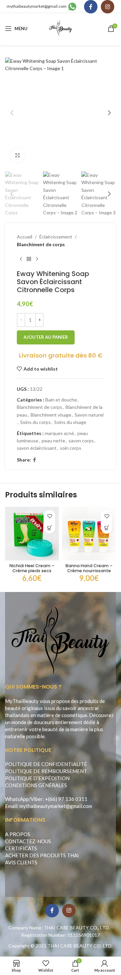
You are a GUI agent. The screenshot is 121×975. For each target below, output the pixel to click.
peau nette (53, 440)
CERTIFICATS (21, 848)
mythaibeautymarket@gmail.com (37, 6)
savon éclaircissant (36, 448)
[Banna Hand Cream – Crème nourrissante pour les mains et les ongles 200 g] (89, 533)
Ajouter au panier (46, 337)
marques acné (59, 433)
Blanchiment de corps (41, 244)
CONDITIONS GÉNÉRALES (36, 785)
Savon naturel (89, 415)
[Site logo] (61, 28)
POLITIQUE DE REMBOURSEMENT (46, 771)
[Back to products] (29, 259)
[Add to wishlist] (49, 516)
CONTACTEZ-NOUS (28, 841)
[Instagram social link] (107, 6)
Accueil (24, 236)
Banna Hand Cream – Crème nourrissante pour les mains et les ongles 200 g (89, 573)
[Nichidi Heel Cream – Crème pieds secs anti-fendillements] (32, 533)
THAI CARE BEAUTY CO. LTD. (80, 946)
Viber (37, 799)
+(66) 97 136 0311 (66, 799)
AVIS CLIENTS (21, 862)
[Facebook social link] (90, 6)
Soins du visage (70, 422)
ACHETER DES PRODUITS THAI (42, 855)
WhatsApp (17, 799)
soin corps (70, 448)
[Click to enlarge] (17, 155)
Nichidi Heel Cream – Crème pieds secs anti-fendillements (31, 571)
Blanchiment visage (51, 415)
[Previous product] (21, 259)
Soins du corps (35, 422)
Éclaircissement (55, 236)
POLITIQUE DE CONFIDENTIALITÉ (46, 764)
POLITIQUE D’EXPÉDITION (37, 778)
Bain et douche (61, 399)
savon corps (81, 440)
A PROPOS (17, 834)
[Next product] (37, 259)
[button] (11, 112)
